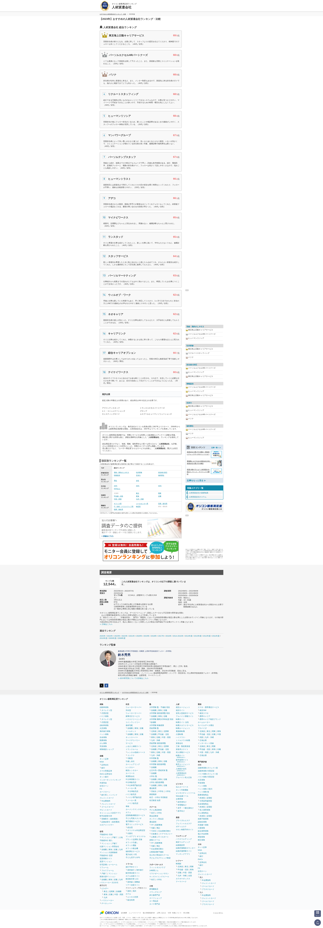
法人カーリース (182, 787)
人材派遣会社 (181, 774)
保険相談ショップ (107, 749)
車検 (127, 806)
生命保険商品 (203, 804)
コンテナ (130, 755)
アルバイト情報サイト (185, 716)
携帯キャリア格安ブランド (210, 719)
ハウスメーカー (107, 900)
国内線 (130, 882)
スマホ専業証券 (106, 771)
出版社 (130, 833)
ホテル (128, 894)
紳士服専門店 (154, 895)
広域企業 (203, 740)
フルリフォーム (107, 870)
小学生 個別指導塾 (156, 782)
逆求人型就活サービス (185, 713)
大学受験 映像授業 (156, 725)
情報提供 (117, 475)
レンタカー (130, 767)
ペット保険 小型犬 (205, 789)
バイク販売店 (131, 794)
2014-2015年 (178, 636)
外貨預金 (103, 783)
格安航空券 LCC (132, 879)
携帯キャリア (205, 716)
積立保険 (201, 840)
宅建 (153, 828)
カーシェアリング (133, 764)
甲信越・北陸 (118, 496)
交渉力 (138, 475)
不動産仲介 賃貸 (106, 855)
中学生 (161, 791)
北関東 (111, 891)
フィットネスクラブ (157, 867)
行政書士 (154, 834)
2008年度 (121, 638)
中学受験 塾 (154, 758)
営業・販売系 (162, 504)
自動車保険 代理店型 (206, 771)
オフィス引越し (132, 842)
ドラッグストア (155, 892)
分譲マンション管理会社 (109, 846)
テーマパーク (181, 882)
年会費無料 (105, 801)
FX (101, 789)
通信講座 (152, 822)
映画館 (178, 864)
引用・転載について (174, 913)
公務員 (153, 837)
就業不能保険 (203, 819)
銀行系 (104, 795)
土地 (121, 837)
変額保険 (201, 837)
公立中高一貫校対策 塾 (158, 770)
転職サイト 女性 (182, 722)
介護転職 (179, 734)
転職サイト (180, 719)
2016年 (168, 636)
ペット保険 (104, 734)
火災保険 (103, 728)
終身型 (202, 798)
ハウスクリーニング (134, 719)
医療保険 (103, 740)
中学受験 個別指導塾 (157, 764)
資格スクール (154, 840)
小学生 (168, 791)
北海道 (153, 731)
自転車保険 (104, 725)
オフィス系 (118, 504)
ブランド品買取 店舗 (134, 839)
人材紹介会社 (181, 769)
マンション (105, 837)
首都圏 (104, 849)
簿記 (158, 828)
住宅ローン (104, 786)
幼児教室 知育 (154, 800)
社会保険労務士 (164, 831)
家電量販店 (153, 889)
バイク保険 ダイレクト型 (208, 774)
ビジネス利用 (132, 897)
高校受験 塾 (154, 728)
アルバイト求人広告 (184, 777)
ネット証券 (104, 759)
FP (152, 825)
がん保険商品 (203, 813)
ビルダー (105, 888)
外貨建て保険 (203, 825)
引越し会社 (130, 761)
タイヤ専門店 (154, 904)
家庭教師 (152, 794)
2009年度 (112, 638)
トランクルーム (132, 749)
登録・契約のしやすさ (121, 472)
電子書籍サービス (133, 821)
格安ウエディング (183, 842)
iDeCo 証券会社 (106, 774)
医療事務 (158, 825)
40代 (160, 486)
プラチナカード (208, 889)
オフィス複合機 (132, 848)
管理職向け (182, 805)
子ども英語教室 (155, 810)
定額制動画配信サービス (135, 815)
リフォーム (104, 867)
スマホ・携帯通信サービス (208, 707)
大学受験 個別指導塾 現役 (159, 713)
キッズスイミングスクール (159, 877)
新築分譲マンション (108, 876)
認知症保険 (202, 822)
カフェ (128, 812)
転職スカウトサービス (185, 725)
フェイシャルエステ (184, 823)
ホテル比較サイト (133, 876)
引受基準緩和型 (206, 801)
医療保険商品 (203, 795)
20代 (115, 486)
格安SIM (203, 710)
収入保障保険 (205, 810)
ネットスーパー (132, 737)
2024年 (110, 636)
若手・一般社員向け (186, 808)
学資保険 (103, 746)
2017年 (161, 636)
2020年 (139, 636)
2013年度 (197, 636)
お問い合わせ (161, 913)
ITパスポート (163, 837)
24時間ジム (153, 870)
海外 (134, 891)
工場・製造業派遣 (183, 746)
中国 (219, 734)
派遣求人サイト (182, 749)
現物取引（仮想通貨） (110, 819)
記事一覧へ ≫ (216, 447)
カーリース (130, 773)
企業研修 (179, 799)
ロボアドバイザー (107, 825)
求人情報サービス (183, 752)
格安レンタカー (132, 770)
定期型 (209, 798)
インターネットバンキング (110, 780)
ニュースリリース (135, 913)
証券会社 (105, 765)
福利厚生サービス (133, 851)
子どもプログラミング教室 (160, 858)
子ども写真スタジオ (134, 818)
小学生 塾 (153, 776)
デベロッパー (106, 903)
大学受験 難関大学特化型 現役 (161, 719)
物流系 (138, 506)
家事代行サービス (133, 716)
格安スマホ (204, 713)
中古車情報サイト (133, 779)
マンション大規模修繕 (108, 852)
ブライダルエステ (183, 820)
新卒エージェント (183, 765)
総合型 (130, 827)
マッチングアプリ (183, 854)
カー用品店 (153, 901)
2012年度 (207, 636)
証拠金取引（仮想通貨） (111, 822)
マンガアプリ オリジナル (136, 836)
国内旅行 (130, 870)
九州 (121, 849)
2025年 (102, 636)
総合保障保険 (203, 831)
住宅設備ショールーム (108, 864)
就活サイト (180, 710)
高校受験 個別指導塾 (157, 743)
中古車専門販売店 (134, 785)
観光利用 (130, 900)
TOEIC (154, 831)
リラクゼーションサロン (159, 873)
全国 (190, 876)
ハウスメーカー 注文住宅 (109, 882)
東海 (137, 496)
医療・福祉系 (118, 509)
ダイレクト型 (106, 710)
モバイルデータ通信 (206, 725)
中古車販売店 (131, 782)
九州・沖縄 (140, 499)
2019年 (146, 636)
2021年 (132, 636)
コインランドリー (133, 722)
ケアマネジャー (166, 834)
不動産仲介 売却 (106, 834)
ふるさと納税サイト (134, 746)
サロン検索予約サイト (185, 830)
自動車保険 (104, 707)
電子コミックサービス (134, 824)
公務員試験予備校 (156, 852)
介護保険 (201, 828)
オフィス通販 (131, 845)
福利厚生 (161, 475)
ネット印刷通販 (182, 790)
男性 (115, 481)
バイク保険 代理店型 (206, 777)
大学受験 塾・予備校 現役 (159, 707)
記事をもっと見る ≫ (196, 480)
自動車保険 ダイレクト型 (208, 768)
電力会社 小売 (131, 854)
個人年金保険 (203, 834)
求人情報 (186, 913)
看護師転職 (180, 731)
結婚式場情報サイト (184, 851)
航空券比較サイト (133, 873)
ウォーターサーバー (134, 707)
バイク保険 (104, 716)
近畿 (159, 496)
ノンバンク (113, 795)
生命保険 (103, 737)
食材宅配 (129, 725)
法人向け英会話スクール (159, 855)
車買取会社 (130, 776)
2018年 (154, 636)
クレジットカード (107, 798)
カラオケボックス (183, 879)
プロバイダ (202, 728)
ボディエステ (181, 827)
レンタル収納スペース (136, 752)
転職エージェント (183, 728)
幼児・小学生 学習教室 (158, 797)
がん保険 (103, 743)
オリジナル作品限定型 (136, 830)
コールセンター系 (142, 504)
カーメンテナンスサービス (136, 809)
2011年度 (215, 636)
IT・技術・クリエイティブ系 (123, 506)
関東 (159, 493)
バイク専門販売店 (134, 797)
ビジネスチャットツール (185, 793)
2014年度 (188, 636)
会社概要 (124, 913)
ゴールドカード (107, 807)
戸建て (114, 837)
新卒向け (181, 811)
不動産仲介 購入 (106, 840)
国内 (129, 891)
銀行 (103, 768)
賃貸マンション (106, 861)
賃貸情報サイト (106, 858)
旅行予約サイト (132, 867)
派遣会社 (179, 743)
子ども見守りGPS (133, 857)
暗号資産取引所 (106, 816)
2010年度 (103, 638)
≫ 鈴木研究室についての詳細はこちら (133, 678)
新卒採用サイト (182, 761)
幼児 (153, 813)
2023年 (117, 636)
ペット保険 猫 (203, 792)
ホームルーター (204, 722)
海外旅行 (139, 870)
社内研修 (139, 472)
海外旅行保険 (105, 731)
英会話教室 (153, 816)
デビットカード (106, 810)
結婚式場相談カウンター (185, 848)
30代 (137, 486)
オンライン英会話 (156, 819)
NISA (102, 762)
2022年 (124, 636)
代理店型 (105, 713)
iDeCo (200, 859)
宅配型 (130, 758)
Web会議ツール (182, 796)
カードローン (105, 792)
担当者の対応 (162, 472)
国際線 (137, 882)
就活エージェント (183, 707)
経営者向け (182, 802)
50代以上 (117, 489)
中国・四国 (118, 499)
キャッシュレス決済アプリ (110, 813)
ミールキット (131, 731)
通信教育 (152, 788)
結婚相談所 (180, 845)
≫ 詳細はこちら (106, 624)
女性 (137, 481)
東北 (137, 493)
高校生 (153, 791)
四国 (201, 737)
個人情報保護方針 (149, 913)
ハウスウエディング (184, 839)
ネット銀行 (104, 777)
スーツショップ (155, 898)
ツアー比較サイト (133, 885)
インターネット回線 (206, 743)
